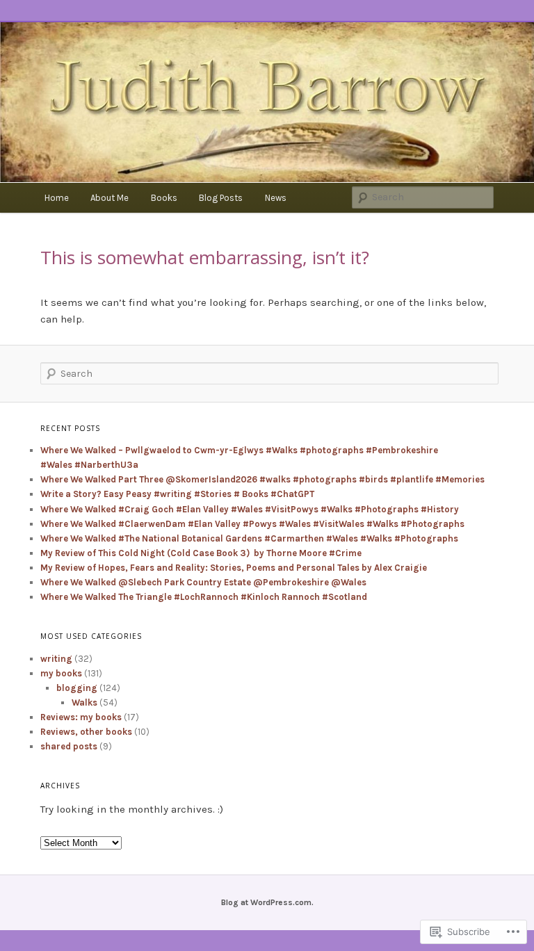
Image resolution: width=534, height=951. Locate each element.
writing (56, 658)
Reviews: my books (81, 717)
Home (56, 198)
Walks (84, 702)
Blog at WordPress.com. (267, 902)
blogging (76, 688)
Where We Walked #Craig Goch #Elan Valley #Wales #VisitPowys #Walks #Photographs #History (249, 509)
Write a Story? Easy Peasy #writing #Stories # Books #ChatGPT (177, 494)
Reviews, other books (86, 731)
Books (164, 198)
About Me (109, 198)
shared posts (68, 746)
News (275, 198)
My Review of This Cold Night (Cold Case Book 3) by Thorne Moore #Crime (201, 553)
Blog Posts (221, 198)
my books (61, 673)
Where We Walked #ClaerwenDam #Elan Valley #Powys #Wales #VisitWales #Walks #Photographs (252, 524)
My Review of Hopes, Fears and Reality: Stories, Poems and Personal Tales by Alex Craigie (233, 567)
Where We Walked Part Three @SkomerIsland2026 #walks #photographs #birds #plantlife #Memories (262, 479)
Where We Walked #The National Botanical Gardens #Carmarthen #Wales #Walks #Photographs (249, 538)
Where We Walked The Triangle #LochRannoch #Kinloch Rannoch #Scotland (203, 597)
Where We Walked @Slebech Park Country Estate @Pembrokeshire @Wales (203, 582)
